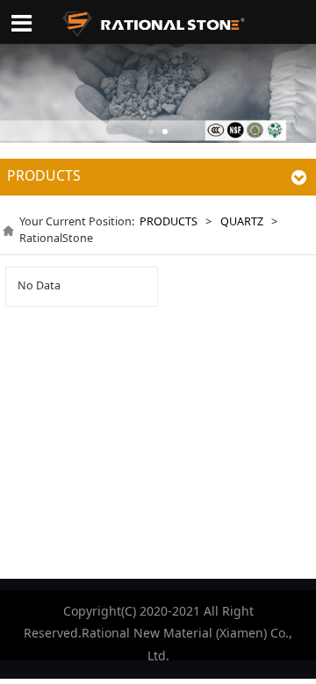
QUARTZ (241, 221)
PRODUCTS (169, 221)
